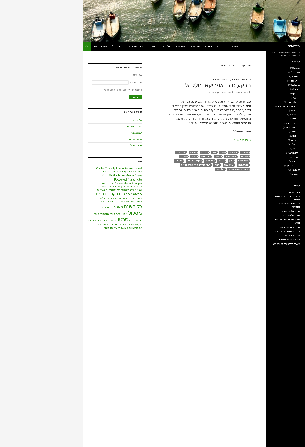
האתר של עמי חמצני (291, 211)
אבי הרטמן (226, 93)
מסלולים (222, 46)
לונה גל (183, 156)
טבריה (217, 156)
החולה (293, 110)
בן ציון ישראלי (125, 198)
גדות (223, 152)
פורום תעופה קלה (292, 235)
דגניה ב (193, 152)
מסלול (135, 213)
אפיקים (245, 152)
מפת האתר (100, 46)
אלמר (117, 187)
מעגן (231, 161)
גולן (294, 94)
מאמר (118, 207)
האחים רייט (136, 202)
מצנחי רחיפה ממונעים (290, 227)
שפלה (293, 144)
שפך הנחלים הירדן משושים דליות (195, 165)
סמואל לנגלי (135, 220)
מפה (235, 46)
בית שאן (233, 152)
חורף (294, 161)
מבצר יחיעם (106, 207)
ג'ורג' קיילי (112, 198)
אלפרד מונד (107, 187)
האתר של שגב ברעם (291, 215)
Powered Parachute (128, 179)
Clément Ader (134, 172)
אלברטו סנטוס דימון (131, 187)
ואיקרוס (125, 202)
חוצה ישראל (230, 156)
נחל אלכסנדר (106, 214)
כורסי (194, 156)
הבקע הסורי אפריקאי (241, 80)
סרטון (122, 219)
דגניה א (204, 152)
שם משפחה (135, 82)
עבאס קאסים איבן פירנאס (102, 220)
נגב (294, 136)
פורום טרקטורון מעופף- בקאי (287, 231)
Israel (122, 175)
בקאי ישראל (294, 192)
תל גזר (117, 228)
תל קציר (220, 169)
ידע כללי (294, 81)
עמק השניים (127, 225)
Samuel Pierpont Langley (128, 183)
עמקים (293, 140)
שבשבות (195, 46)
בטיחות (101, 190)
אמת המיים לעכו (133, 190)
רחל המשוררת (134, 126)
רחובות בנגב (135, 228)
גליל (294, 98)
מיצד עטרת (243, 161)
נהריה (117, 214)
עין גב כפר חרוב (194, 161)
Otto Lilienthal (109, 175)
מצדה (124, 214)
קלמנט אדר (103, 225)
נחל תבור (209, 161)
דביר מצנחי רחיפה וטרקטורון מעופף (287, 198)
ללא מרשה (293, 153)
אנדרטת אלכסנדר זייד (115, 190)
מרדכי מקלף (135, 145)
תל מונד (108, 228)
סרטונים (153, 46)
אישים (208, 46)
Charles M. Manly (105, 168)
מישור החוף (291, 127)
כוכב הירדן (205, 156)
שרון (294, 149)
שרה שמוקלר (135, 139)
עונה (296, 157)
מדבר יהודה (291, 123)
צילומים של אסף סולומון (289, 240)
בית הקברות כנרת (110, 194)
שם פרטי (137, 75)
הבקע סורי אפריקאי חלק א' (218, 85)
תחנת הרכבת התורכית (238, 169)
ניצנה (96, 214)
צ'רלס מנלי (115, 225)
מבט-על (294, 46)
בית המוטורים (134, 194)
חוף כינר (244, 156)
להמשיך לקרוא (240, 139)
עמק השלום (137, 225)
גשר (214, 152)
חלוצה (102, 202)
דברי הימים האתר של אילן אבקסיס (288, 205)
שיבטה (124, 228)
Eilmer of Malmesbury (114, 172)
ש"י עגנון (137, 120)
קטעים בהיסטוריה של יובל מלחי (286, 244)
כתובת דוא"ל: (134, 90)
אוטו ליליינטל (108, 183)
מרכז (294, 132)
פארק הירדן (243, 165)
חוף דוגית (181, 152)
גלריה (166, 46)
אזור (296, 89)
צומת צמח (228, 165)
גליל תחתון (291, 102)
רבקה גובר (136, 133)
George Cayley (134, 175)
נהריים (221, 161)
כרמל (294, 119)
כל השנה (225, 80)
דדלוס (103, 198)
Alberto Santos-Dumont (129, 168)
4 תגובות (212, 93)
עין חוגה (178, 161)
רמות (217, 165)
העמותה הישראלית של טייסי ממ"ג (287, 221)
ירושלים (292, 115)
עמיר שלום (137, 46)
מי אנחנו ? (118, 46)
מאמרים (180, 46)
